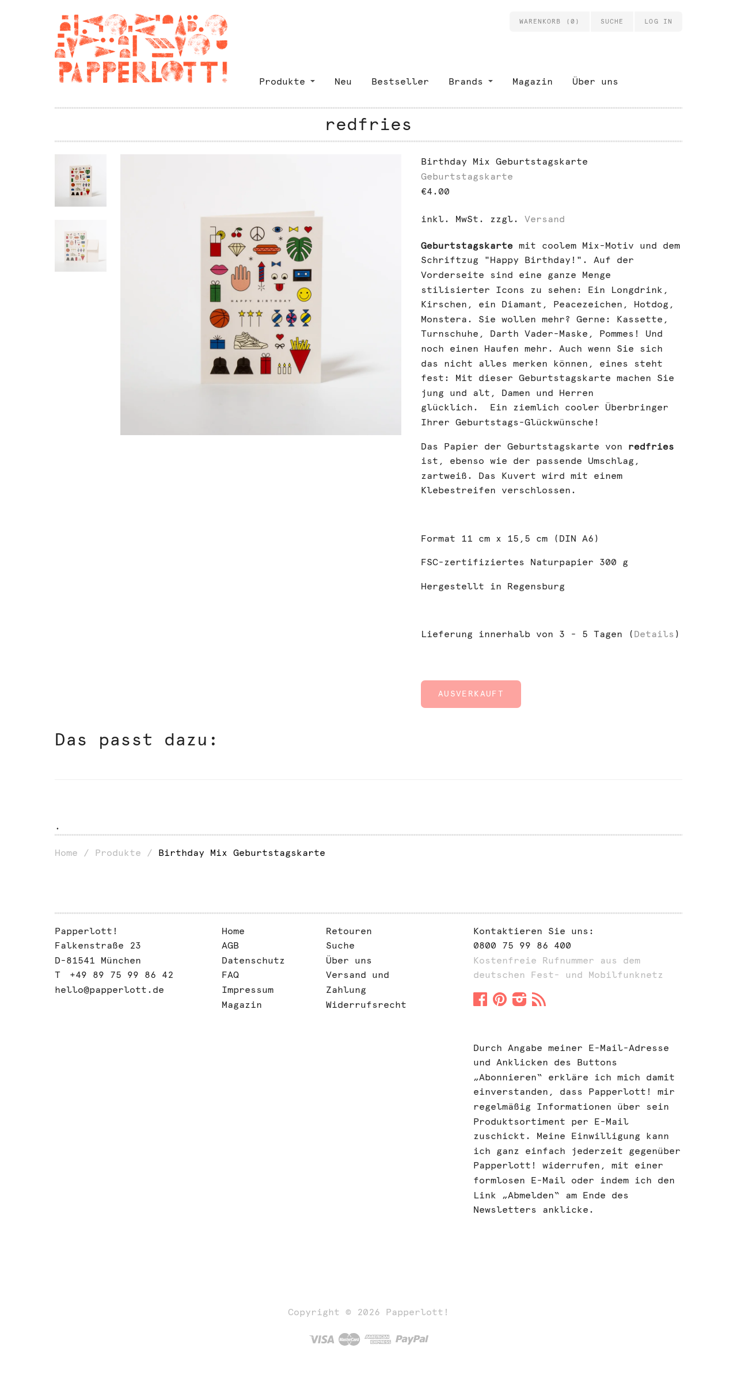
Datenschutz (253, 960)
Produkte (282, 81)
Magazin (532, 81)
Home (66, 852)
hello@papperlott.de (109, 989)
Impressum (247, 989)
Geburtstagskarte (467, 176)
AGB (230, 945)
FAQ (230, 974)
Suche (340, 945)
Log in (658, 21)
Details (654, 634)
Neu (343, 81)
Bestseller (400, 81)
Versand (545, 219)
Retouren (349, 931)
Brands (466, 81)
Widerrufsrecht (366, 1004)
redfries (368, 124)
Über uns (595, 81)
